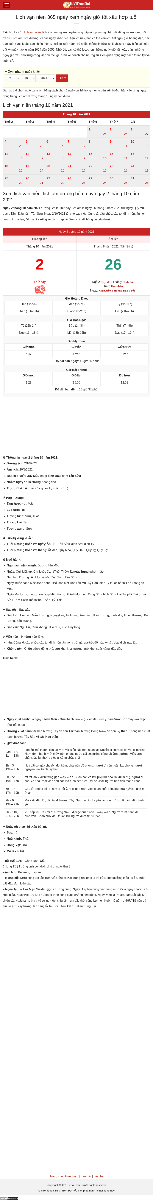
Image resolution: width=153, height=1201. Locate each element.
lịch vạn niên (32, 32)
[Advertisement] (76, 427)
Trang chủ (56, 1176)
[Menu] (6, 5)
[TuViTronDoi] (76, 5)
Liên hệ (99, 1176)
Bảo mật (85, 1176)
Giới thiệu (71, 1176)
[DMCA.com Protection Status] (9, 1198)
